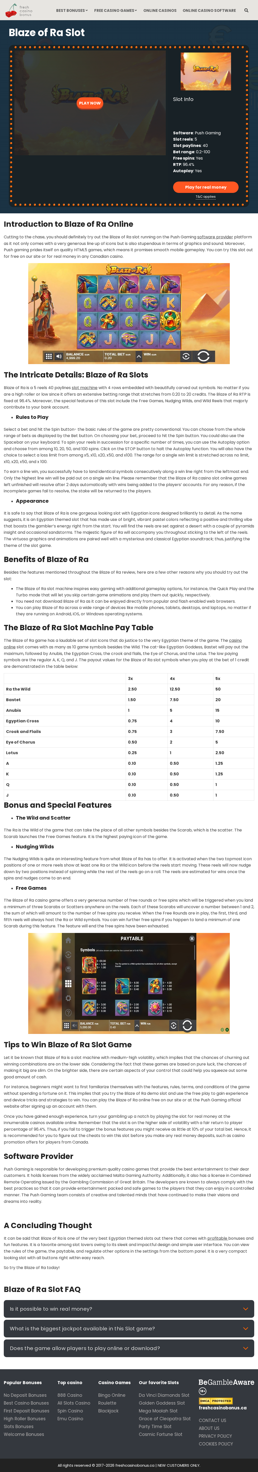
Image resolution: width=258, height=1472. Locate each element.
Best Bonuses (70, 10)
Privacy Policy (215, 1436)
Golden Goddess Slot (162, 1403)
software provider (215, 237)
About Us (209, 1428)
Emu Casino (70, 1419)
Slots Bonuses (19, 1427)
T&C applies (206, 196)
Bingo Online (111, 1395)
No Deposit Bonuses (25, 1395)
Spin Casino (70, 1411)
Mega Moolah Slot (158, 1411)
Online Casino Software (209, 10)
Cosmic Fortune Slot (160, 1434)
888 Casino (69, 1395)
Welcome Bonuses (24, 1434)
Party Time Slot (155, 1427)
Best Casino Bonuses (26, 1403)
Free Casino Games (114, 10)
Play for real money (206, 187)
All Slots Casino (73, 1403)
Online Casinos (160, 10)
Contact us (212, 1420)
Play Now (90, 103)
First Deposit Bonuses (26, 1411)
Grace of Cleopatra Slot (165, 1419)
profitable (217, 1238)
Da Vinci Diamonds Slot (164, 1395)
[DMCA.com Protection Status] (226, 1401)
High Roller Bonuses (25, 1419)
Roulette (107, 1403)
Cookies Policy (216, 1444)
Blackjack (108, 1411)
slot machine (85, 388)
